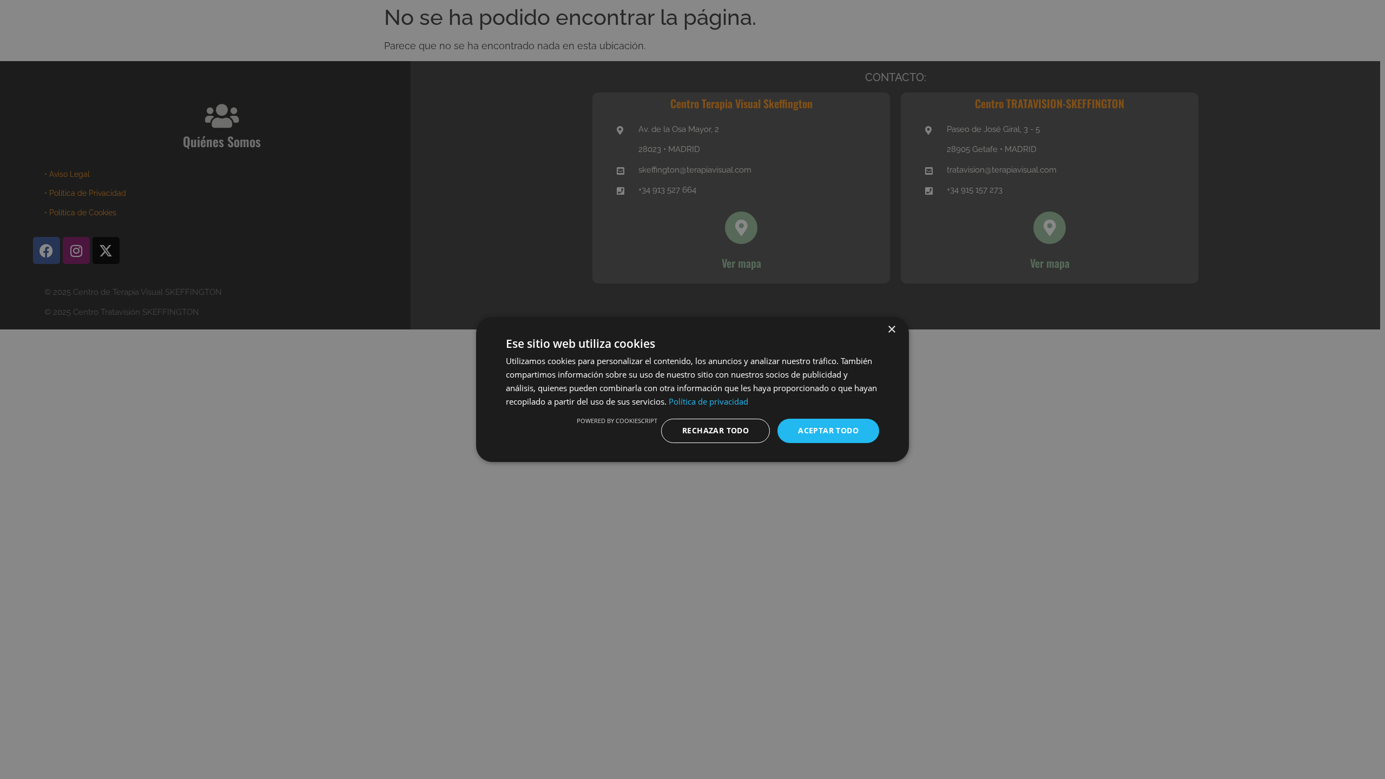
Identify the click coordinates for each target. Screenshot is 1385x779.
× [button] (891, 330)
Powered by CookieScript (617, 421)
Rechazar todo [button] (715, 430)
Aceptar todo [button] (828, 430)
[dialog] (692, 389)
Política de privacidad (708, 401)
